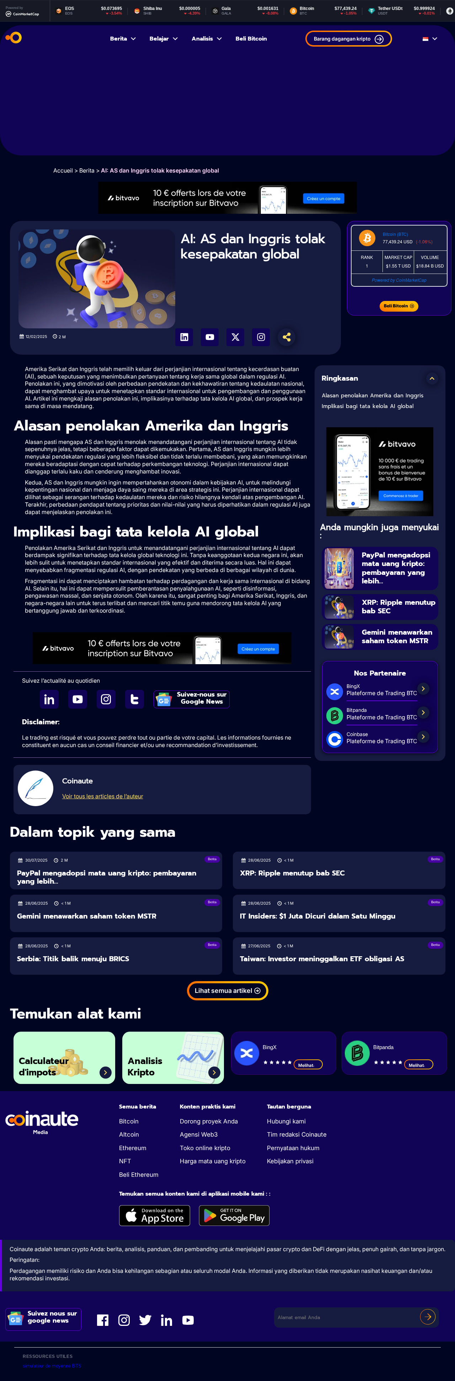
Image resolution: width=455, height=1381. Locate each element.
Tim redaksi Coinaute (297, 1134)
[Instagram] (261, 337)
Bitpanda (383, 1047)
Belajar (159, 39)
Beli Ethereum (139, 1174)
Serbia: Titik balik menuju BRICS (73, 959)
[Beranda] (13, 39)
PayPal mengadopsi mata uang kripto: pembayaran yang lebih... (396, 568)
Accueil (63, 170)
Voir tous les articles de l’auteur (102, 796)
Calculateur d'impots (44, 1067)
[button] (432, 378)
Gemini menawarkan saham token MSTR (397, 636)
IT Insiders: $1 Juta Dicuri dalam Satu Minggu (317, 916)
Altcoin (129, 1134)
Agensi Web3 (199, 1134)
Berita (118, 39)
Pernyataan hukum (293, 1148)
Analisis (202, 39)
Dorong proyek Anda (209, 1121)
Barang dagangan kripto (342, 39)
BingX (270, 1047)
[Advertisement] (227, 105)
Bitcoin (129, 1121)
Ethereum (132, 1148)
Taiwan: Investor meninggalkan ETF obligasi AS (322, 959)
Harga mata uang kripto (213, 1161)
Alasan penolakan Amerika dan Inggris (372, 396)
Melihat (305, 1065)
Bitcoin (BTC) (395, 234)
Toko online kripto (205, 1148)
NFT (125, 1161)
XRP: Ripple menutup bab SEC (398, 607)
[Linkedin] (184, 337)
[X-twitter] (235, 337)
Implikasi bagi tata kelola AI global (367, 406)
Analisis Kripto (145, 1067)
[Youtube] (210, 337)
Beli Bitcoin (251, 39)
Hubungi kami (286, 1121)
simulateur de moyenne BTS (52, 1366)
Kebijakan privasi (290, 1161)
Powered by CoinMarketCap (399, 280)
